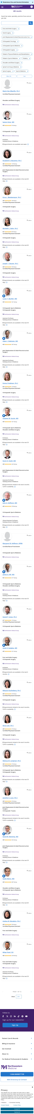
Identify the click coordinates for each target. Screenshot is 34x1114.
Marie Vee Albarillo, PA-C (11, 91)
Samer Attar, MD (8, 122)
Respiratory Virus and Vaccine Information (16, 2)
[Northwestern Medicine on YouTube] (27, 1016)
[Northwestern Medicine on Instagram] (12, 1016)
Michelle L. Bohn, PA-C (10, 228)
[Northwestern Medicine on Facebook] (4, 1016)
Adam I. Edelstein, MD (10, 341)
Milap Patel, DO (8, 952)
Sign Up (15, 1025)
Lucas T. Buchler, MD (10, 299)
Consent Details (5, 1105)
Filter (8, 76)
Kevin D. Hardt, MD (9, 461)
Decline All (17, 1112)
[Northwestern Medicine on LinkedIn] (16, 1016)
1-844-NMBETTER (17, 1074)
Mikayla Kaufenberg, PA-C (12, 690)
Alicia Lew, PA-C (8, 726)
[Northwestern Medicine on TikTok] (20, 1016)
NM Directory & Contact (17, 1080)
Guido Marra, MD (8, 879)
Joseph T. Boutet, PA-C (10, 263)
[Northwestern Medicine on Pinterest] (23, 1016)
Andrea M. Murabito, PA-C (12, 921)
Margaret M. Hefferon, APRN (12, 543)
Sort (24, 76)
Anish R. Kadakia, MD (10, 648)
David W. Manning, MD (10, 837)
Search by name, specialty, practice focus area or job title (16, 17)
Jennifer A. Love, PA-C (10, 798)
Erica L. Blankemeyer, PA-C (12, 197)
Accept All (17, 1109)
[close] (32, 2)
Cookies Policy (17, 1105)
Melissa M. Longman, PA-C (12, 761)
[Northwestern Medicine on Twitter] (8, 1016)
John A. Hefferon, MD (10, 503)
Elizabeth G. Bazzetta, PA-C (12, 161)
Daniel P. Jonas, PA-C (10, 617)
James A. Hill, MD (8, 574)
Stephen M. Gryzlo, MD (10, 418)
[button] (2, 6)
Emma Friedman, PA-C (10, 383)
